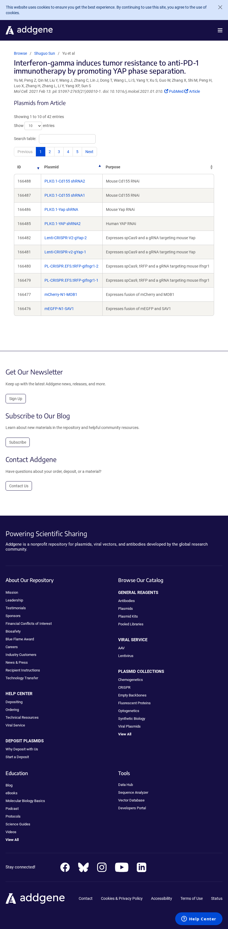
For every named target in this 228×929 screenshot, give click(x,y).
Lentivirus (125, 656)
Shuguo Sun (44, 53)
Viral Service (15, 725)
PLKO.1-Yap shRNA (61, 209)
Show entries (34, 125)
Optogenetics (128, 711)
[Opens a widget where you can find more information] (198, 919)
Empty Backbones (132, 695)
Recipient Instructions (23, 670)
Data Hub (125, 785)
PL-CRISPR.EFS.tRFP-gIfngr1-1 (71, 280)
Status (216, 898)
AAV (121, 648)
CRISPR (124, 687)
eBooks (12, 793)
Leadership (14, 600)
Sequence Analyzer (133, 792)
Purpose (113, 167)
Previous (25, 151)
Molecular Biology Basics (25, 801)
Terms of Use (191, 898)
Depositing (14, 702)
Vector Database (131, 800)
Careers (12, 647)
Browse (20, 53)
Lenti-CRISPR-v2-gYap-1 (65, 252)
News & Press (17, 662)
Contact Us (18, 486)
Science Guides (18, 824)
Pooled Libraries (130, 624)
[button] (220, 30)
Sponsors (13, 616)
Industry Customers (21, 655)
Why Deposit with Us (22, 749)
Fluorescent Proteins (134, 703)
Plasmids (125, 608)
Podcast (12, 808)
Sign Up (15, 398)
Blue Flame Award (20, 639)
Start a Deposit (17, 757)
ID (19, 167)
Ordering (12, 710)
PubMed (176, 91)
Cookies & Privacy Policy (122, 898)
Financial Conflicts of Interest (29, 623)
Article (194, 91)
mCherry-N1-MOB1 (60, 294)
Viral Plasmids (129, 726)
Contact (86, 898)
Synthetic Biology (131, 718)
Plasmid (51, 167)
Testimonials (16, 608)
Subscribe (17, 442)
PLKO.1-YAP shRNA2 (62, 223)
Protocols (13, 816)
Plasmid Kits (128, 616)
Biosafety (13, 631)
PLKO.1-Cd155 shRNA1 (64, 195)
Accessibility (161, 898)
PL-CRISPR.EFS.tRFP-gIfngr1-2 (71, 266)
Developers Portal (132, 808)
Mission (12, 592)
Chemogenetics (130, 680)
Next (89, 151)
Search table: (25, 138)
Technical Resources (22, 717)
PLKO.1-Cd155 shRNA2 (64, 181)
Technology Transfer (22, 678)
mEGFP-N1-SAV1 (59, 308)
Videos (11, 832)
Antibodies (126, 601)
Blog (9, 785)
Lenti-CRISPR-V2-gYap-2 (65, 238)
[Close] (218, 7)
